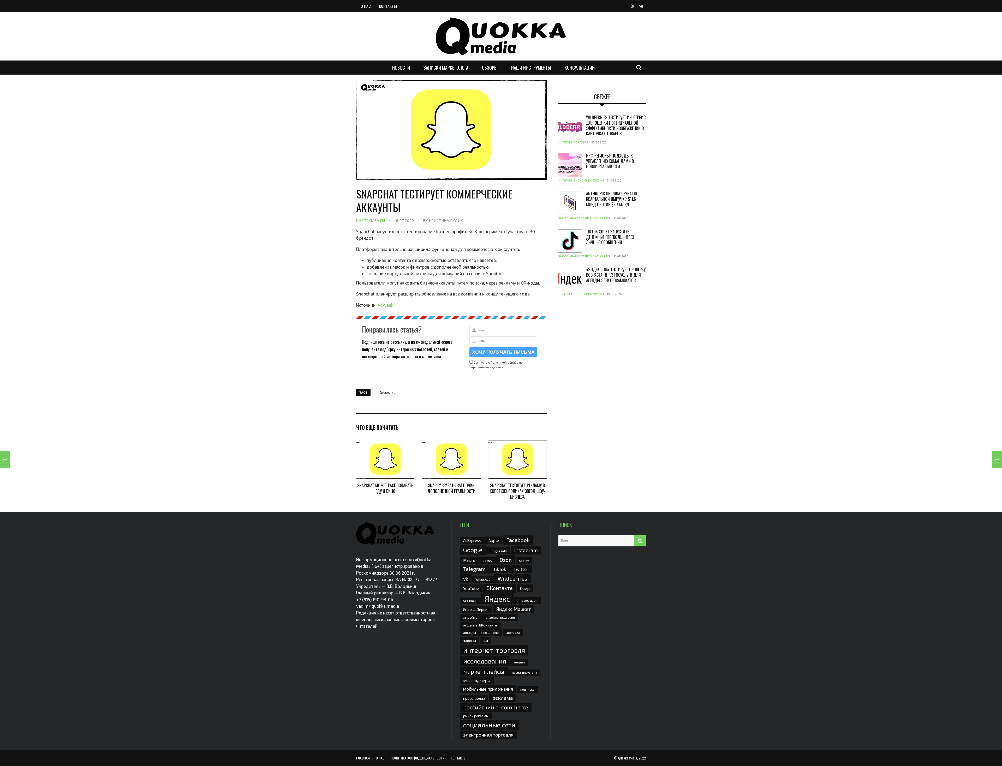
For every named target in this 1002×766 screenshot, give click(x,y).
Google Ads (498, 551)
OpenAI (487, 560)
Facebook (517, 539)
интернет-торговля (494, 650)
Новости (401, 67)
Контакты (388, 6)
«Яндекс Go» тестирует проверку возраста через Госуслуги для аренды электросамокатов (616, 275)
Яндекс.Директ (476, 609)
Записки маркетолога (446, 67)
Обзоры (490, 67)
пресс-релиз (474, 698)
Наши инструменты (531, 67)
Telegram (474, 569)
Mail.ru (469, 560)
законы (469, 640)
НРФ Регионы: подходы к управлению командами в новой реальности (610, 161)
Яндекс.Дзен (527, 600)
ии (485, 640)
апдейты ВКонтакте (480, 625)
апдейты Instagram (500, 617)
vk (465, 579)
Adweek (385, 304)
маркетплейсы (483, 671)
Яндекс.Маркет (513, 609)
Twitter (521, 569)
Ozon (506, 560)
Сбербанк (470, 600)
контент (519, 662)
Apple (493, 540)
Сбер (525, 588)
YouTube (471, 588)
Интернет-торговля (573, 142)
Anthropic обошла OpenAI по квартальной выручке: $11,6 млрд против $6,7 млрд (612, 199)
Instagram (526, 550)
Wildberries (512, 578)
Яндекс (497, 598)
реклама (502, 698)
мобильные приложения (488, 688)
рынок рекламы (475, 716)
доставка (513, 632)
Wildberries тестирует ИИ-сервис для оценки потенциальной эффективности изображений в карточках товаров (616, 125)
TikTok (499, 569)
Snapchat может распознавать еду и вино (385, 488)
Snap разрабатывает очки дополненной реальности (451, 488)
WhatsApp (482, 579)
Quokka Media (627, 758)
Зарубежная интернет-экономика (584, 218)
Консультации (580, 67)
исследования (484, 661)
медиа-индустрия (524, 672)
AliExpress (472, 540)
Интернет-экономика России (581, 180)
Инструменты (370, 220)
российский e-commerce (495, 707)
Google (472, 549)
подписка (527, 689)
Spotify (524, 560)
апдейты (470, 617)
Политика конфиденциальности (418, 758)
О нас (366, 6)
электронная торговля (488, 735)
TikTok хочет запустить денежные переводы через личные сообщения (610, 237)
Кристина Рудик (446, 220)
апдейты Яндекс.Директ (481, 632)
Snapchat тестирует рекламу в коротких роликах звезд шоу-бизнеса (517, 491)
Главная (363, 758)
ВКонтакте (499, 588)
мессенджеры (476, 680)
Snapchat (387, 392)
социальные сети (489, 725)
